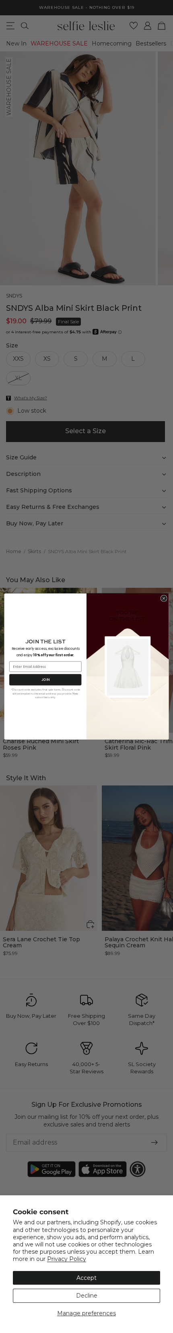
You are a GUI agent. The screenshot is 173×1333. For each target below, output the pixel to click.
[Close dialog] (164, 598)
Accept (86, 1277)
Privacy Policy (66, 1259)
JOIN (45, 679)
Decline (86, 1295)
